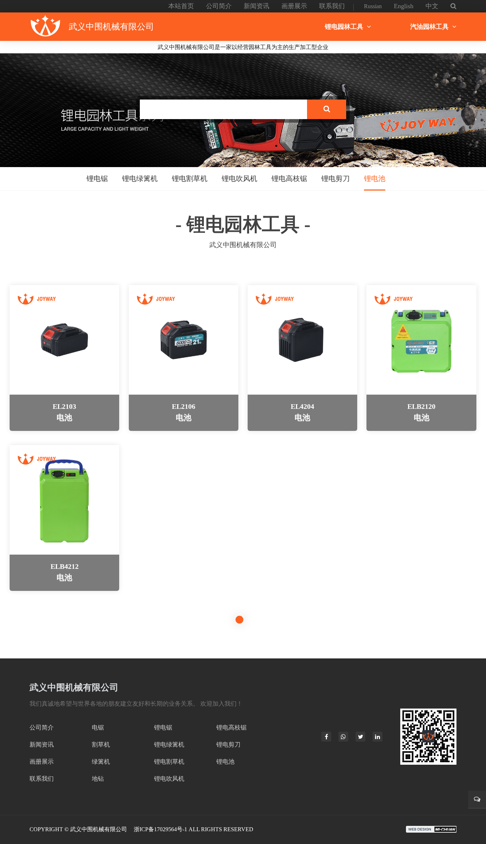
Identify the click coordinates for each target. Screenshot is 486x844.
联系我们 (332, 6)
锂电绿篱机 (140, 178)
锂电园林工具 (344, 26)
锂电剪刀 (335, 178)
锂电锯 (97, 178)
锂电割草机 (189, 178)
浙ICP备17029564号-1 (160, 829)
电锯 (98, 727)
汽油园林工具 (429, 26)
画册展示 (294, 6)
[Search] (326, 109)
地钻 (98, 778)
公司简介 (219, 6)
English (403, 6)
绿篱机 (101, 761)
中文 (432, 6)
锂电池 (374, 178)
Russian (373, 6)
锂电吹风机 (239, 178)
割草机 (101, 744)
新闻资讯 (256, 6)
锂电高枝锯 (289, 178)
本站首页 (181, 6)
